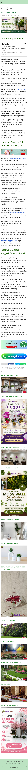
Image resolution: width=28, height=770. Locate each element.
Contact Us (20, 763)
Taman (22, 761)
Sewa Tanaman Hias (8, 761)
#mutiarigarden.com (11, 368)
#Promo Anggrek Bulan (13, 370)
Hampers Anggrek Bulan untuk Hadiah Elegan (13, 49)
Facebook (12, 364)
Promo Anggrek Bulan (8, 46)
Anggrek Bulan (10, 7)
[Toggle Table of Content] (24, 44)
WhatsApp (23, 364)
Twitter (17, 364)
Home (2, 7)
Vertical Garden (17, 761)
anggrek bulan (21, 89)
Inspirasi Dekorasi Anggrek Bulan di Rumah (13, 54)
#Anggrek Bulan (9, 367)
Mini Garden (8, 763)
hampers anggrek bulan (18, 158)
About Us (14, 763)
